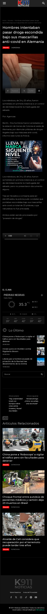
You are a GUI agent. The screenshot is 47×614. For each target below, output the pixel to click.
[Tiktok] (26, 597)
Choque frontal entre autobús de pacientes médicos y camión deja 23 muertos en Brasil (23, 499)
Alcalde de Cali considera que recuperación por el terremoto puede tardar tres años (21, 542)
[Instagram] (21, 597)
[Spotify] (30, 597)
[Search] (41, 374)
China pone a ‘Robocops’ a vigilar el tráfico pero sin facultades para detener (19, 339)
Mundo (10, 20)
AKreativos (40, 610)
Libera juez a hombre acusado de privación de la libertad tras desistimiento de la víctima (17, 361)
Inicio (4, 20)
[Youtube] (35, 597)
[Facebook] (11, 597)
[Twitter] (16, 597)
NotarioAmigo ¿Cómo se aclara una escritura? (31, 401)
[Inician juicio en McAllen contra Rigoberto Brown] (40, 351)
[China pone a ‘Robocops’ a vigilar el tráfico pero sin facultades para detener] (40, 339)
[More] (39, 90)
